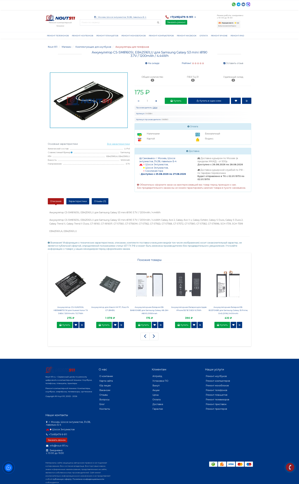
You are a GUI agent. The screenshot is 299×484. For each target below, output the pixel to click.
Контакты (190, 4)
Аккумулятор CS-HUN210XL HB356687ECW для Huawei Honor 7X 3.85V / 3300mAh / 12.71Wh (71, 310)
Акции (99, 4)
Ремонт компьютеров (161, 35)
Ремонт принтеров (216, 409)
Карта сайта (106, 380)
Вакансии (104, 390)
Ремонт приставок (216, 404)
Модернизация (129, 4)
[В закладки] (76, 325)
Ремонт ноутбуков (82, 35)
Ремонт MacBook (186, 35)
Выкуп (156, 385)
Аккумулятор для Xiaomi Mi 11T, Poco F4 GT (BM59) (110, 308)
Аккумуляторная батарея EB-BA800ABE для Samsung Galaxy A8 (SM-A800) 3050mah (149, 310)
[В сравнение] (82, 325)
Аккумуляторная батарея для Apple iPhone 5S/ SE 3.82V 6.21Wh (188, 308)
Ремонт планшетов (107, 35)
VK (243, 4)
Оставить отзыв (234, 63)
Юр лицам (105, 385)
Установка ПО (160, 380)
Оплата (88, 4)
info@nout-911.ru (58, 445)
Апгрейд (157, 376)
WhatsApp (234, 4)
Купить (66, 325)
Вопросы (104, 399)
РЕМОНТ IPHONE (219, 35)
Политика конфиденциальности (88, 479)
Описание (56, 201)
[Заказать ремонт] (290, 467)
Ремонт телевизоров (217, 399)
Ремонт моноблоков (133, 35)
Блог (102, 404)
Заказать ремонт (176, 22)
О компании (57, 4)
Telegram (238, 4)
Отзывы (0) (100, 201)
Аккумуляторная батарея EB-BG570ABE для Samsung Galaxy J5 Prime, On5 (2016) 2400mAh (228, 310)
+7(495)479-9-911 (58, 434)
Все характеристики (118, 144)
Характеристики (78, 201)
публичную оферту (62, 479)
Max (248, 4)
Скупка (112, 4)
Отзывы (175, 4)
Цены (155, 394)
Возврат (147, 4)
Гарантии (161, 4)
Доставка (73, 4)
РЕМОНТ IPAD (237, 35)
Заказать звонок (57, 440)
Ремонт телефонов (58, 35)
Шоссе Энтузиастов (63, 429)
